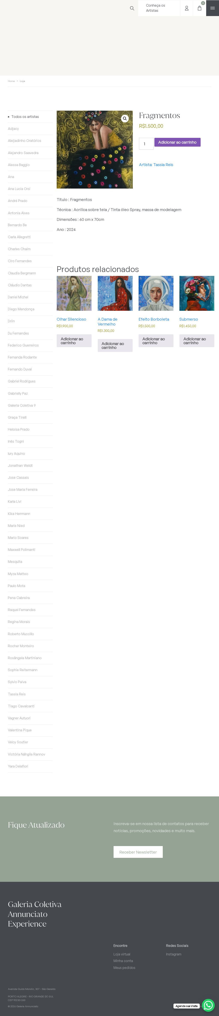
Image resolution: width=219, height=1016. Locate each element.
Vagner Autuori (19, 718)
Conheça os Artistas (155, 8)
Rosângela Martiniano (25, 658)
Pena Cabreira (19, 598)
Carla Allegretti (19, 237)
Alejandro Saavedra (23, 153)
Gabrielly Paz (18, 393)
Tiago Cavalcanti (21, 706)
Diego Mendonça (21, 309)
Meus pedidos (124, 967)
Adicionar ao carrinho (177, 142)
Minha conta (123, 961)
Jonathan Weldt (20, 465)
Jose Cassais (18, 477)
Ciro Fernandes (20, 261)
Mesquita (15, 561)
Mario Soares (18, 538)
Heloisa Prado (19, 429)
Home (11, 81)
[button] (125, 118)
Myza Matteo (18, 574)
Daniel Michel (18, 297)
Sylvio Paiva (17, 682)
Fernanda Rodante (22, 357)
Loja (22, 81)
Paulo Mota (16, 586)
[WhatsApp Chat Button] (208, 1005)
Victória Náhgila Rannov (26, 754)
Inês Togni (16, 441)
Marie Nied (16, 526)
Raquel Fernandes (22, 610)
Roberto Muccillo (21, 634)
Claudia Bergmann (22, 273)
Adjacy (13, 128)
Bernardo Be (17, 225)
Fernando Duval (20, 369)
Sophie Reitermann (22, 670)
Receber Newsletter (138, 851)
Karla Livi (14, 501)
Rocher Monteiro (21, 646)
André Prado (17, 201)
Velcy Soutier (18, 742)
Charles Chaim (19, 249)
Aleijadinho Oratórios (24, 140)
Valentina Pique (20, 730)
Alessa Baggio (19, 165)
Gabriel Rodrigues (22, 381)
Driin (11, 321)
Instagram (173, 954)
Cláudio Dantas (20, 285)
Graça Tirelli (17, 417)
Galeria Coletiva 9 (22, 405)
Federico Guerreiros (23, 345)
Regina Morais (19, 622)
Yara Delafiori (18, 766)
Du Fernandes (18, 333)
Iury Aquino (16, 453)
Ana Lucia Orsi (19, 189)
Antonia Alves (19, 213)
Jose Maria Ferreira (22, 489)
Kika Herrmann (19, 514)
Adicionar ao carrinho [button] (72, 340)
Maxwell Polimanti (21, 549)
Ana (11, 177)
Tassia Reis (17, 694)
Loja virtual (122, 954)
